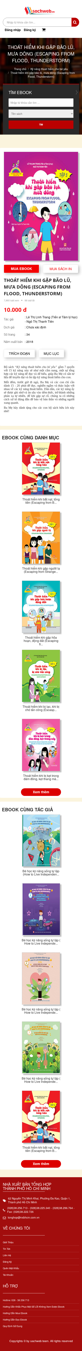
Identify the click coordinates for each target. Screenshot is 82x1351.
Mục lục (51, 353)
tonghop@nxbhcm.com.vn (23, 1217)
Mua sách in (61, 268)
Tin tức (6, 1248)
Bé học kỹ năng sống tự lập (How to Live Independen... (41, 873)
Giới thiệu (8, 1242)
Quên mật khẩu (11, 1268)
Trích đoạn (19, 353)
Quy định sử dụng (12, 1326)
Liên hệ (7, 1255)
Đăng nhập (13, 30)
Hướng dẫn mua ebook (15, 1313)
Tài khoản (8, 1274)
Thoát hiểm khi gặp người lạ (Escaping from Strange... (41, 570)
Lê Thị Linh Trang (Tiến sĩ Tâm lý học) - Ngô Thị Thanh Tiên (51, 319)
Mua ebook (21, 268)
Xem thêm (41, 791)
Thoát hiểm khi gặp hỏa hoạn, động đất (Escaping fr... (41, 640)
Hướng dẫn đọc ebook (15, 1319)
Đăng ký (30, 30)
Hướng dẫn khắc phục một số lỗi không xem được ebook (33, 1306)
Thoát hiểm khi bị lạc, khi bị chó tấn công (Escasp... (41, 708)
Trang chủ (20, 69)
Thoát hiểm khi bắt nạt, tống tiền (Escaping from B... (41, 501)
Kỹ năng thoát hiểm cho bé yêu (49, 69)
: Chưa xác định (35, 327)
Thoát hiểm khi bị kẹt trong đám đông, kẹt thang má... (41, 777)
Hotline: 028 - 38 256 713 (16, 1300)
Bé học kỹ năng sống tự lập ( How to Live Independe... (41, 942)
